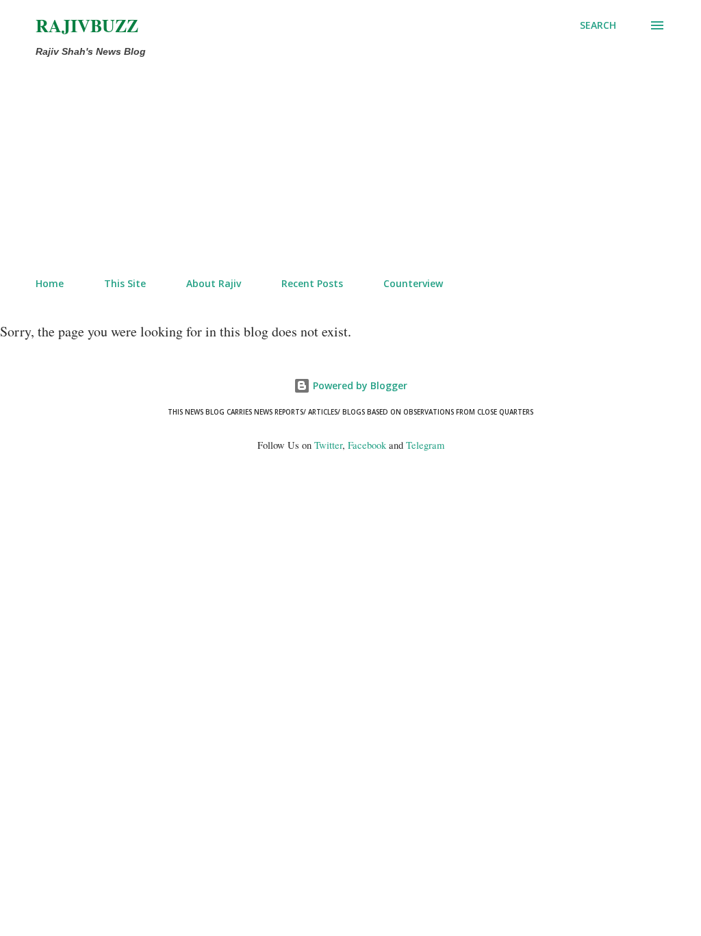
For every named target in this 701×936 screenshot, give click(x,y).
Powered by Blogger (358, 385)
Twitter (328, 445)
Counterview (413, 283)
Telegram (425, 445)
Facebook (367, 445)
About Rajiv (213, 283)
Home (50, 283)
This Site (125, 283)
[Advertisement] (293, 164)
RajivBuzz (87, 25)
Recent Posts (312, 283)
